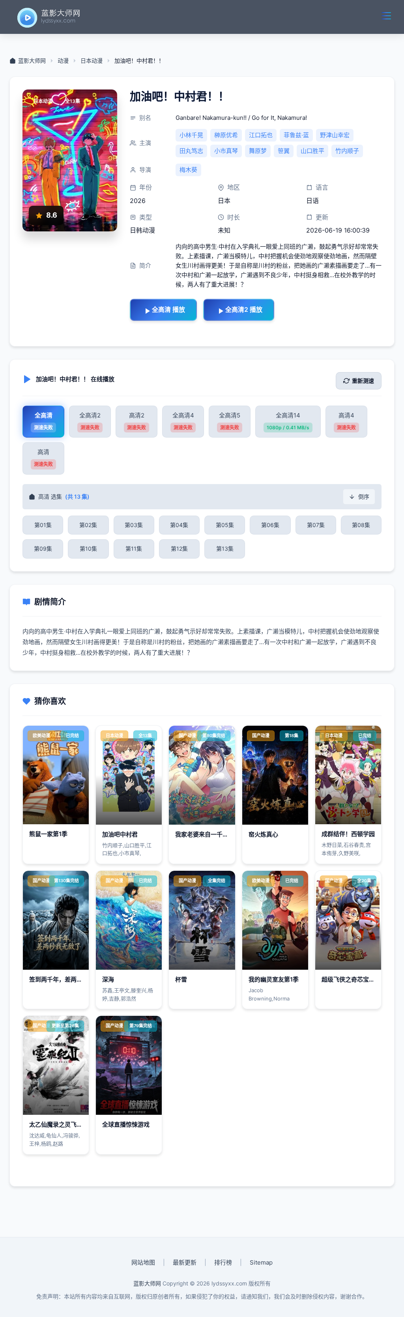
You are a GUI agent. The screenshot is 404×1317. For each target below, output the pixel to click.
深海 (108, 979)
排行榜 (223, 1262)
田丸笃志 (191, 151)
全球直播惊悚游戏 (126, 1124)
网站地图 (143, 1262)
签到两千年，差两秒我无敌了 (67, 979)
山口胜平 (312, 151)
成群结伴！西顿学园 (348, 834)
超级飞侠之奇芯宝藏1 (350, 979)
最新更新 (184, 1262)
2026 (138, 201)
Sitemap (261, 1262)
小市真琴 (226, 151)
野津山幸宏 (335, 135)
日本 (224, 201)
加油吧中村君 (120, 834)
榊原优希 (226, 135)
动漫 (63, 60)
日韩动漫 (142, 230)
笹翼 (284, 151)
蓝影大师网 (147, 1283)
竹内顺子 (347, 151)
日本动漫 (91, 60)
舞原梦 (258, 151)
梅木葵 (188, 169)
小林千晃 (191, 135)
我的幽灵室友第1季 (274, 979)
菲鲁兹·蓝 (296, 135)
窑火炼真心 (263, 834)
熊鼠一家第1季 (48, 834)
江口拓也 (261, 135)
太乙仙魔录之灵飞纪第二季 (64, 1124)
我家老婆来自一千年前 (204, 834)
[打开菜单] (386, 15)
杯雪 (181, 979)
